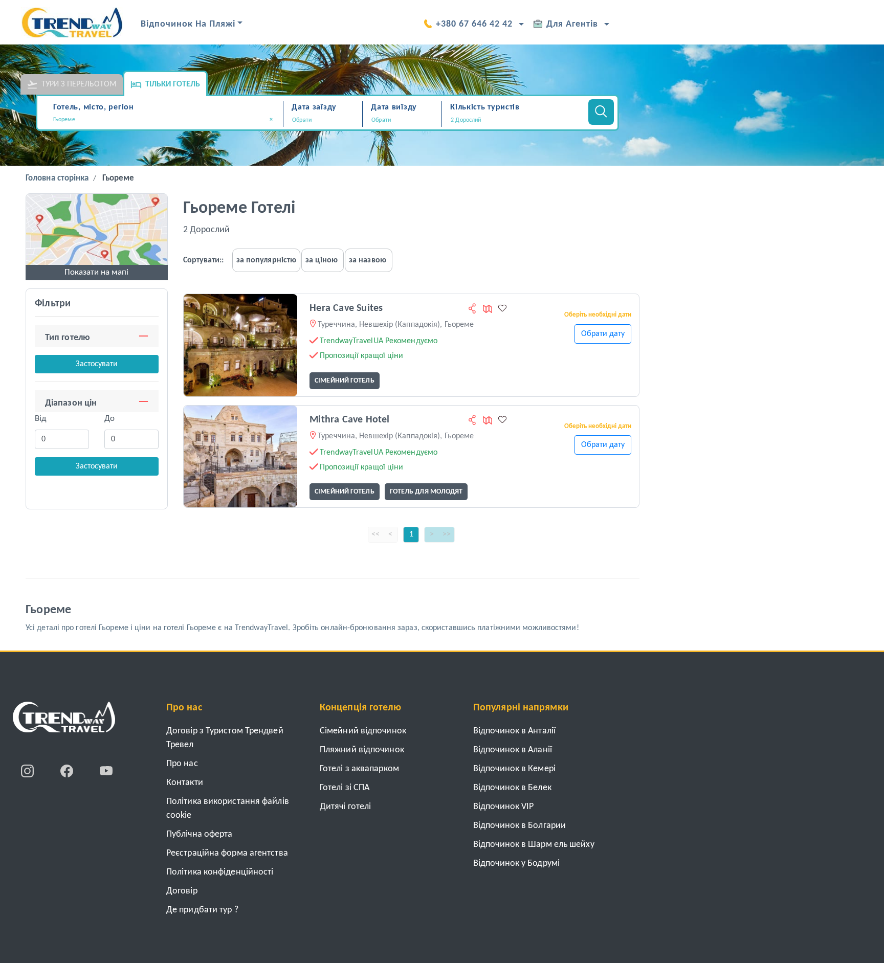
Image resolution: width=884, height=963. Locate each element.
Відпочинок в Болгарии (519, 826)
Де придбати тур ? (202, 910)
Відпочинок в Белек (512, 788)
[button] (513, 120)
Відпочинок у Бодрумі (516, 863)
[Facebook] (67, 771)
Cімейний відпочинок (363, 731)
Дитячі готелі (345, 807)
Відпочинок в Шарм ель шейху (533, 844)
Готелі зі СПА (344, 788)
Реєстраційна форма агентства (227, 853)
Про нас (182, 764)
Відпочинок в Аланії (512, 750)
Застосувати (97, 364)
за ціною (321, 260)
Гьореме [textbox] (163, 120)
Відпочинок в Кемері (514, 769)
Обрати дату (603, 334)
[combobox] (166, 121)
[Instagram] (28, 771)
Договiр (181, 891)
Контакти (184, 783)
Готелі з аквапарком (359, 769)
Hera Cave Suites (346, 308)
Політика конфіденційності (220, 872)
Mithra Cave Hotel (349, 420)
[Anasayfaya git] (64, 720)
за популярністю (266, 260)
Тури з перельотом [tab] (79, 84)
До (109, 418)
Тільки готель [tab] (172, 84)
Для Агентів (572, 24)
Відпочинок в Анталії (514, 731)
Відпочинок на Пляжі (188, 24)
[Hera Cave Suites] (241, 345)
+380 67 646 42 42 (474, 24)
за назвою (367, 260)
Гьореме (118, 178)
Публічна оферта (199, 834)
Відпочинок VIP (503, 807)
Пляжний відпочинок (362, 750)
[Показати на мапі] (97, 234)
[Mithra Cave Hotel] (241, 456)
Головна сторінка (57, 178)
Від (40, 418)
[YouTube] (106, 771)
